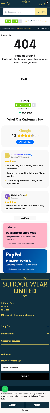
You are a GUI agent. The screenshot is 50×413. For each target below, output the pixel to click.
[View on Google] (7, 196)
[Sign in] (40, 3)
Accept (13, 405)
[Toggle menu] (3, 4)
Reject (37, 405)
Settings (25, 410)
